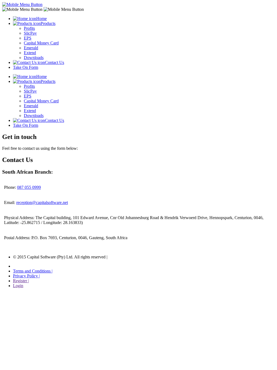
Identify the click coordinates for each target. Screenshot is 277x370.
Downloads (34, 57)
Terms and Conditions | (32, 271)
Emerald (31, 48)
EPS (27, 38)
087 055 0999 (29, 187)
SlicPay (30, 33)
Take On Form (25, 67)
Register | (21, 280)
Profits (29, 28)
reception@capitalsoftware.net (42, 202)
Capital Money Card (41, 43)
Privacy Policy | (26, 276)
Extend (30, 52)
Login (18, 285)
